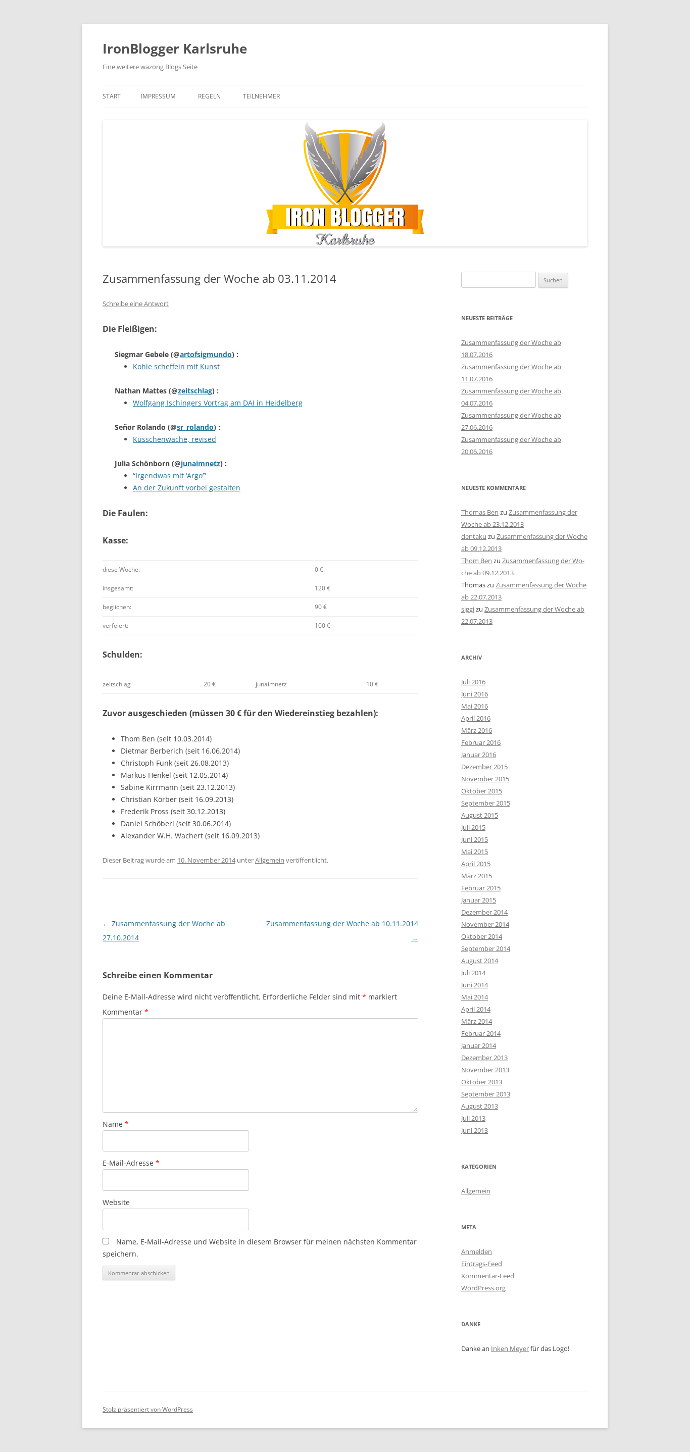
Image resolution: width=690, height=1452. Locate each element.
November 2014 (485, 924)
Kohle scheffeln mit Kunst (176, 366)
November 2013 (485, 1069)
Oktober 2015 (481, 790)
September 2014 (485, 948)
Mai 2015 (474, 851)
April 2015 (475, 863)
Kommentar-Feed (487, 1275)
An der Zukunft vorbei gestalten (186, 487)
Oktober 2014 (481, 936)
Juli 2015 (473, 827)
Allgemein (269, 860)
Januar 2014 (478, 1045)
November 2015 (485, 778)
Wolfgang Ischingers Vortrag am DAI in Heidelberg (218, 403)
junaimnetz (200, 463)
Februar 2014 (481, 1033)
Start (112, 96)
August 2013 (479, 1106)
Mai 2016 (474, 706)
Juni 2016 (474, 693)
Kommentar (126, 1012)
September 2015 (485, 803)
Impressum (158, 96)
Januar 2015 (478, 900)
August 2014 (479, 960)
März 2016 (476, 730)
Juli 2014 (473, 972)
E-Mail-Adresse (131, 1163)
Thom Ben (476, 560)
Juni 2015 (474, 839)
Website (116, 1202)
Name (116, 1124)
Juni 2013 (474, 1130)
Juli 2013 (473, 1118)
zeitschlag (195, 390)
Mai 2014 (474, 997)
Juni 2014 (474, 984)
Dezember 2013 (484, 1057)
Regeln (209, 96)
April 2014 (475, 1009)
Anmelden (476, 1251)
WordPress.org (483, 1287)
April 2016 (475, 718)
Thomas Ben (480, 512)
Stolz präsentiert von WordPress (148, 1409)
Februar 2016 (481, 742)
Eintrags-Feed (481, 1263)
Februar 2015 (481, 887)
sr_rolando (195, 427)
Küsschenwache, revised (174, 439)
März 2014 (476, 1021)
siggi (467, 609)
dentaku (473, 536)
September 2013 (485, 1093)
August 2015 (479, 815)
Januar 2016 (478, 754)
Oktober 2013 (481, 1081)
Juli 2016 (473, 681)
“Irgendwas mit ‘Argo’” (169, 475)
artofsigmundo (206, 354)
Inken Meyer (510, 1348)
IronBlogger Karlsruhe (175, 48)
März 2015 (476, 875)
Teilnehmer (261, 96)
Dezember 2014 (484, 912)
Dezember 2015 (484, 766)
